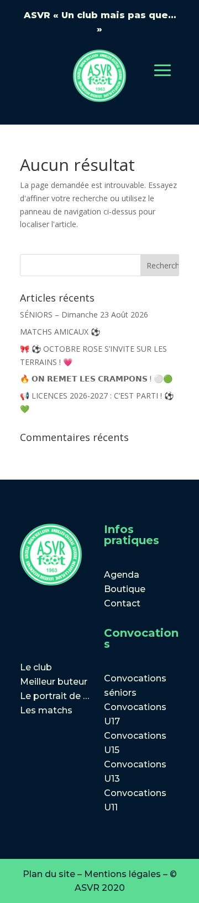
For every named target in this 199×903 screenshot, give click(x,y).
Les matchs (46, 710)
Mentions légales (122, 874)
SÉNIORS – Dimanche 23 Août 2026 (84, 314)
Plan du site (49, 874)
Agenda (121, 574)
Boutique (124, 589)
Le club (36, 667)
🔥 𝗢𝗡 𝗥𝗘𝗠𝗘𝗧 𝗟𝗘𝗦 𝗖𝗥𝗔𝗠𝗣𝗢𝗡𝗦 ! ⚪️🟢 (96, 378)
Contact (122, 603)
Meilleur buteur (53, 681)
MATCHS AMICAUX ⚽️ (60, 331)
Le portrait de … (54, 696)
